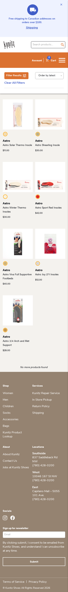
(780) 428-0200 (43, 465)
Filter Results (14, 75)
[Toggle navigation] (62, 60)
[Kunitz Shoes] (9, 44)
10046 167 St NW (44, 476)
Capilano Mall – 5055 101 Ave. (46, 493)
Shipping (32, 27)
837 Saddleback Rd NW (44, 459)
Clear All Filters (14, 83)
